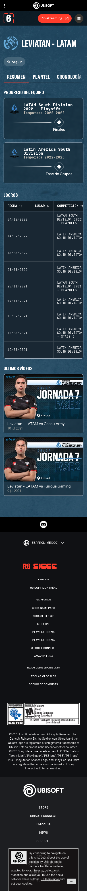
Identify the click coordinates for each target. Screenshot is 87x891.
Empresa (43, 824)
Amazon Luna (43, 656)
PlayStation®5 (43, 632)
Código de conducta (43, 684)
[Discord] (43, 524)
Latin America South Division (70, 236)
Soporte (43, 841)
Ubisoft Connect (43, 816)
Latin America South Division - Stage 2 (70, 333)
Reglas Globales (43, 676)
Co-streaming (51, 18)
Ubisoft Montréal (43, 587)
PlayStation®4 (43, 640)
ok (71, 881)
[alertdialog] (43, 870)
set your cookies (21, 883)
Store (43, 807)
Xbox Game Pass (43, 608)
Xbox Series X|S (43, 616)
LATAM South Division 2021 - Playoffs (69, 286)
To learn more (50, 879)
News (43, 832)
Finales (59, 130)
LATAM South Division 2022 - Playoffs (69, 219)
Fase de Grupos (59, 174)
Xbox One (43, 624)
